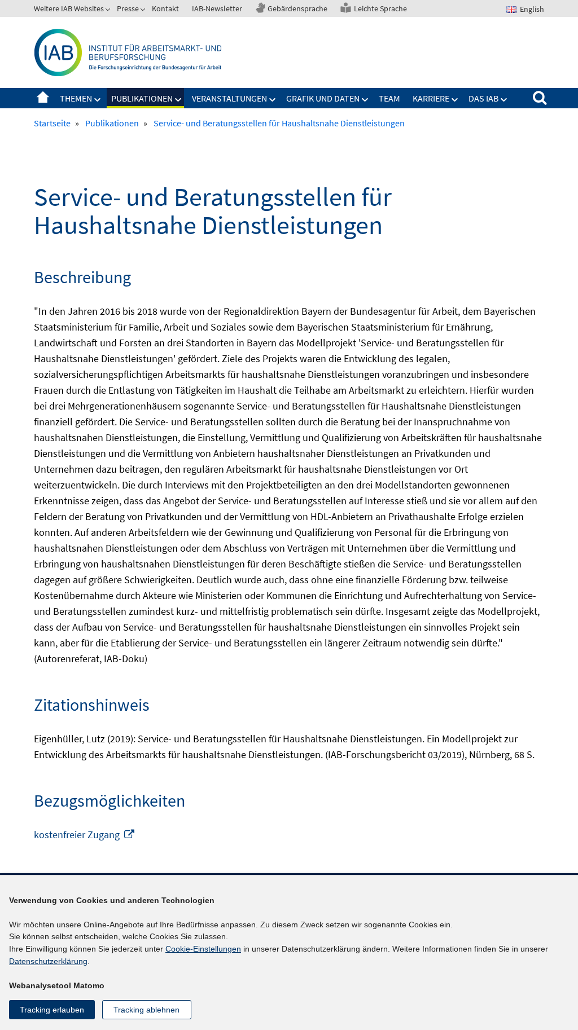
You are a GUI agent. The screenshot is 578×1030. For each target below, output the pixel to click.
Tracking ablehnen (146, 1009)
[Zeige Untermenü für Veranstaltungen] (272, 99)
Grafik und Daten (323, 98)
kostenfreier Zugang (84, 834)
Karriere (431, 98)
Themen (76, 98)
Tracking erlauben (52, 1009)
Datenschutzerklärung (48, 961)
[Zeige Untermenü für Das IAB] (504, 99)
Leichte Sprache (380, 8)
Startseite (43, 98)
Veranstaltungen (229, 98)
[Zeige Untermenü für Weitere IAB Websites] (108, 10)
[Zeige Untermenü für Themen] (97, 99)
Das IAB (483, 98)
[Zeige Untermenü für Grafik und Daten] (365, 99)
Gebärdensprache (297, 8)
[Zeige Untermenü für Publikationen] (178, 99)
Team (389, 98)
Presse (128, 8)
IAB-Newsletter (217, 8)
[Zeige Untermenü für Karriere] (454, 99)
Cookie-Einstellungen (203, 948)
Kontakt (165, 8)
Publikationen (142, 98)
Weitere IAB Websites (69, 8)
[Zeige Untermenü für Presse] (143, 10)
